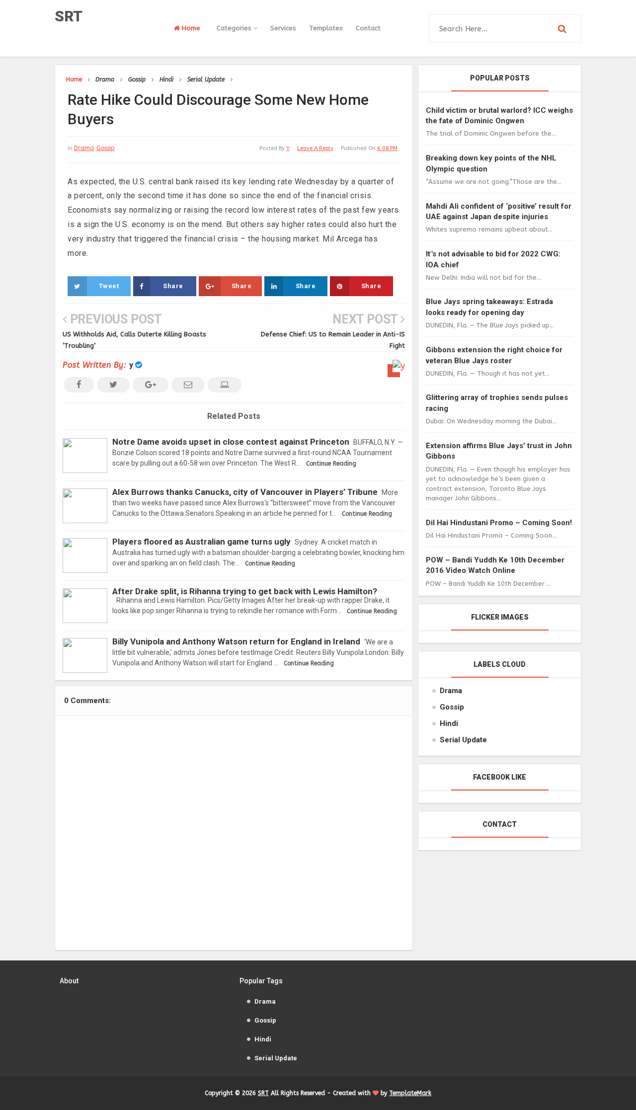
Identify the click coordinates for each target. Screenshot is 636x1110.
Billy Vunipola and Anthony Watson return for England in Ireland (236, 641)
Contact (368, 28)
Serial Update (463, 739)
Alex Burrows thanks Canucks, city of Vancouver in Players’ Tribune (245, 492)
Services (283, 28)
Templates (326, 28)
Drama (84, 148)
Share (173, 286)
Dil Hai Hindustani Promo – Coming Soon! (499, 522)
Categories (235, 28)
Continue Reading (331, 463)
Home (190, 28)
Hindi (449, 723)
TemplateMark (410, 1093)
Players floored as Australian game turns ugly (201, 542)
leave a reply (315, 148)
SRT (68, 16)
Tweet (109, 286)
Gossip (105, 148)
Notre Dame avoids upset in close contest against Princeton (230, 442)
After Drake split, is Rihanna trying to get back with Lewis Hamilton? (244, 591)
